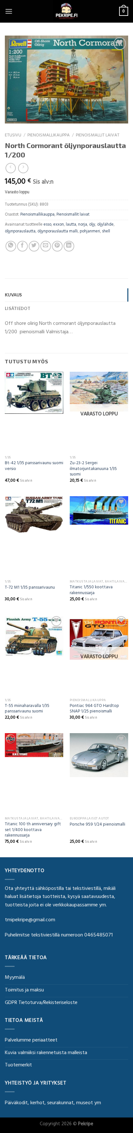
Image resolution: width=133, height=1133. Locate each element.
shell (106, 232)
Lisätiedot (18, 308)
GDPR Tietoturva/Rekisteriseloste (41, 1003)
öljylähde (105, 225)
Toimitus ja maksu (24, 990)
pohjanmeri (90, 232)
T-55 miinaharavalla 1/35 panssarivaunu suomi (27, 709)
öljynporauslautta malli (57, 232)
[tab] (66, 294)
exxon (58, 225)
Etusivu (13, 136)
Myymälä (15, 978)
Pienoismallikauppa (48, 136)
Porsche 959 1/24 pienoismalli (97, 825)
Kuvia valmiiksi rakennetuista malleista (46, 1053)
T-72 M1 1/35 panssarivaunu (30, 588)
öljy (92, 225)
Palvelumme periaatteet (31, 1040)
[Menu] (9, 11)
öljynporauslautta (20, 232)
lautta (71, 225)
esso (47, 225)
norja (82, 225)
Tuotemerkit (18, 1065)
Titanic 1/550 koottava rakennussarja (91, 590)
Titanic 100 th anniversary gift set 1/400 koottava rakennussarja (33, 830)
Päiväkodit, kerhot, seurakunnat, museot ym (53, 1103)
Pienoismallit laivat (97, 136)
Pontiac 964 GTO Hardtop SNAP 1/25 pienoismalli (94, 709)
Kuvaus (13, 294)
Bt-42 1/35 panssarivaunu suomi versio (34, 466)
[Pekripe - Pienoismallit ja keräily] (66, 11)
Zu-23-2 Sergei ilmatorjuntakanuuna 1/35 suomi (93, 469)
